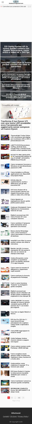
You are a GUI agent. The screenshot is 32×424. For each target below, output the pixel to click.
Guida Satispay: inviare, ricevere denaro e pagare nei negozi (20, 340)
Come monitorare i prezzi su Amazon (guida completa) (21, 381)
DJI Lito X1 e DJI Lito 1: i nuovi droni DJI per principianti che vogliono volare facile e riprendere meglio (20, 323)
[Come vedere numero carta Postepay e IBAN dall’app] (5, 348)
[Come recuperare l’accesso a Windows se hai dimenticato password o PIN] (5, 166)
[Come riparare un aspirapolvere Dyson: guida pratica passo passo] (5, 201)
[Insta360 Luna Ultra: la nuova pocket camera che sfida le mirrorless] (5, 242)
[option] (14, 6)
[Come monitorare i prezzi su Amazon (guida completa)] (5, 383)
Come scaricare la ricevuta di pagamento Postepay (20, 276)
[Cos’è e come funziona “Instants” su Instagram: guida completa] (5, 285)
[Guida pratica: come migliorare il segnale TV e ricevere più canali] (5, 365)
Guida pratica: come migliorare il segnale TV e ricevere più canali (20, 365)
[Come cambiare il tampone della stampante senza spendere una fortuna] (5, 225)
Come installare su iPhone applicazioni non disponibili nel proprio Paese (20, 173)
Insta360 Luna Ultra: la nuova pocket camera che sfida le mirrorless (16, 64)
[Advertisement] (16, 24)
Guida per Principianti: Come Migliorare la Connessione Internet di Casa (21, 208)
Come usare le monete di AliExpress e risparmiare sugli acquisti (20, 269)
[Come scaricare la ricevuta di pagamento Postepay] (5, 277)
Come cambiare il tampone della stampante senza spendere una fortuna (20, 224)
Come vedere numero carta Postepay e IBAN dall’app (20, 347)
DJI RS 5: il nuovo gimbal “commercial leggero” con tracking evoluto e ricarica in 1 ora (16, 96)
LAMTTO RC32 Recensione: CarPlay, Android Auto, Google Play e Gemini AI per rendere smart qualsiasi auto (21, 147)
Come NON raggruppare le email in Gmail (20, 331)
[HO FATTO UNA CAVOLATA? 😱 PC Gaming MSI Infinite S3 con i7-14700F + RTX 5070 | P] (5, 156)
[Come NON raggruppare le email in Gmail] (5, 332)
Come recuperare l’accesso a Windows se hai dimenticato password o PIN (21, 166)
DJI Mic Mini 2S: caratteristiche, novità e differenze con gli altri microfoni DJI (19, 182)
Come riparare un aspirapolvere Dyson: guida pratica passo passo (20, 201)
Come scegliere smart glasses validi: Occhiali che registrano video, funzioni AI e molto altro (21, 356)
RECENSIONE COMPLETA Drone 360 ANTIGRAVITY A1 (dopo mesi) (20, 390)
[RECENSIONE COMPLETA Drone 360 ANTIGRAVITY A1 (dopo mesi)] (5, 390)
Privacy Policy (23, 416)
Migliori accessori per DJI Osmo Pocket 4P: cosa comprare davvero (19, 216)
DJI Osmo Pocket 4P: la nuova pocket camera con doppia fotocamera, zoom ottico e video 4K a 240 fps (16, 49)
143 (19, 397)
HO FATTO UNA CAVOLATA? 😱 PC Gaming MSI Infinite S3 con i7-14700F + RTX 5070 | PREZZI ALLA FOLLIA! (21, 157)
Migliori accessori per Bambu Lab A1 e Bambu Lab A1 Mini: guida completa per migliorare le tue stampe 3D (20, 293)
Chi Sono (13, 416)
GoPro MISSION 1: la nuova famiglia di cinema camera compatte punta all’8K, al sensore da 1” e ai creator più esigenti (16, 76)
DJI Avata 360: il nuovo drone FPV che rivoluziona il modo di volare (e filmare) (16, 86)
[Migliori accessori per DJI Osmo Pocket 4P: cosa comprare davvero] (5, 217)
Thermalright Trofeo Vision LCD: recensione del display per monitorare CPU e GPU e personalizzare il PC (21, 138)
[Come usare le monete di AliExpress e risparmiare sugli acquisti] (5, 269)
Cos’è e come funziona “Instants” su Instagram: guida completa (19, 284)
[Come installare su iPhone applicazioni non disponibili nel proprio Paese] (5, 174)
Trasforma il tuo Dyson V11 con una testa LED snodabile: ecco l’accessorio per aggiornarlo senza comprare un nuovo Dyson (16, 125)
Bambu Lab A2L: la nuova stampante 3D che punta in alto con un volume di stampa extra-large (20, 251)
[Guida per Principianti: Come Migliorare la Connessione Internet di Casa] (5, 209)
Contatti (6, 416)
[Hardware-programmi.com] (16, 2)
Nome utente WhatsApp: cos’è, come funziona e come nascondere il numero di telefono (21, 233)
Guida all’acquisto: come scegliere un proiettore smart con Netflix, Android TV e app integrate (20, 260)
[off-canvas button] (3, 2)
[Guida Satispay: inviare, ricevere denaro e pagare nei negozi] (5, 340)
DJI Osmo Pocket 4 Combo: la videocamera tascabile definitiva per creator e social (20, 374)
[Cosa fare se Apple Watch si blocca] (5, 314)
